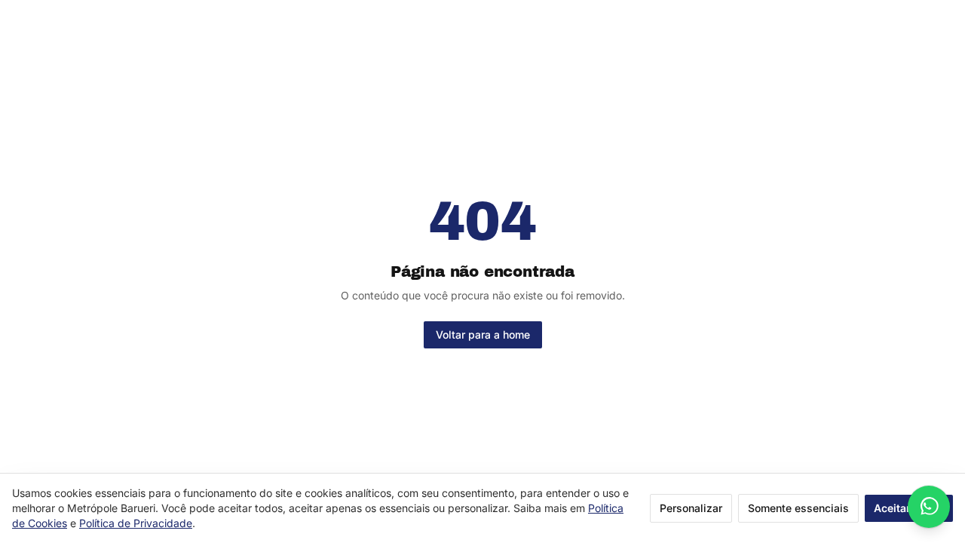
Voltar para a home (483, 334)
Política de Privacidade (135, 523)
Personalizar (691, 508)
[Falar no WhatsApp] (929, 507)
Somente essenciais (798, 508)
